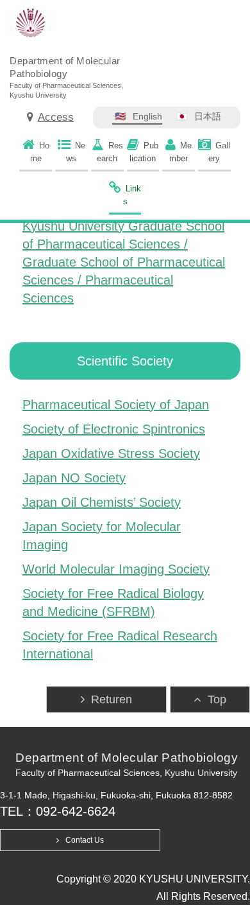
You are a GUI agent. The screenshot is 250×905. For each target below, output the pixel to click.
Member (180, 152)
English (147, 116)
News (75, 152)
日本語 (207, 116)
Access (56, 117)
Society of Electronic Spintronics (113, 429)
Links (132, 195)
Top (217, 699)
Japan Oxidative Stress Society (111, 453)
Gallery (219, 152)
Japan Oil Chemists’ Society (101, 502)
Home (39, 152)
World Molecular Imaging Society (116, 569)
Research (110, 152)
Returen (111, 699)
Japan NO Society (74, 478)
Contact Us (84, 840)
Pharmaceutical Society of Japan (115, 405)
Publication (143, 152)
